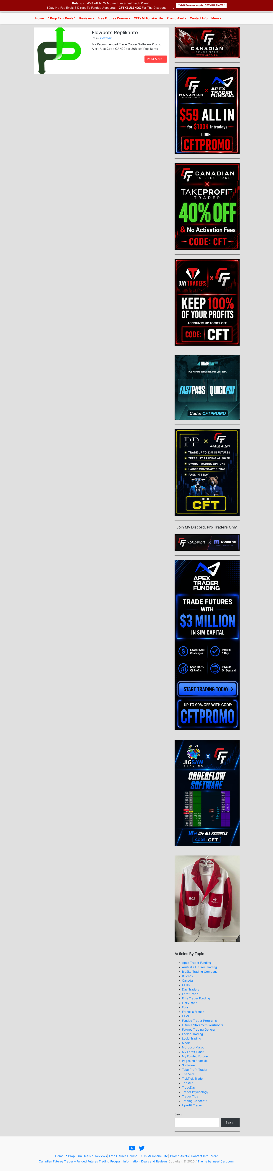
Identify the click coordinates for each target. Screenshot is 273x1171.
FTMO (186, 1016)
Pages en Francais (194, 1061)
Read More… (156, 59)
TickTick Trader (193, 1078)
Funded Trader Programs (199, 1020)
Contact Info (199, 18)
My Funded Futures (195, 1056)
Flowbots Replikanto (115, 32)
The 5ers (188, 1074)
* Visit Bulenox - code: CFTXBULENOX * (201, 5)
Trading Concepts (194, 1101)
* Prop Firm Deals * (62, 18)
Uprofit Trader (192, 1105)
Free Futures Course (113, 18)
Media (186, 1043)
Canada (187, 980)
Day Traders (190, 989)
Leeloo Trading (192, 1034)
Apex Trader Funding (196, 963)
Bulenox (187, 976)
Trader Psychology (195, 1092)
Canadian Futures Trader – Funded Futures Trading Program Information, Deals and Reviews (103, 1161)
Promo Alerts (176, 18)
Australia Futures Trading (199, 967)
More (215, 18)
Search (179, 1114)
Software (106, 38)
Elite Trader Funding (196, 998)
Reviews (85, 18)
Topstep (188, 1083)
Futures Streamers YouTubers (202, 1025)
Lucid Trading (191, 1038)
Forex (186, 1007)
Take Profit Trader (194, 1069)
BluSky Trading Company (199, 971)
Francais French (193, 1012)
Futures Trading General (198, 1029)
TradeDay (189, 1087)
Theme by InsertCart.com (216, 1161)
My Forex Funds (193, 1052)
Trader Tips (190, 1096)
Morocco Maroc (193, 1047)
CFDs (186, 985)
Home (39, 18)
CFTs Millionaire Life (148, 18)
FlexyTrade (189, 1003)
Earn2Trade (190, 994)
